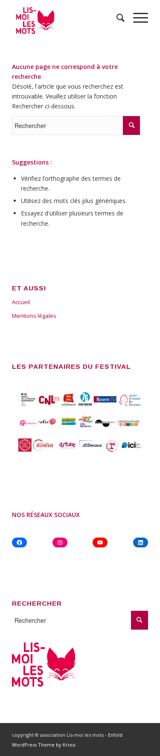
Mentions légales (34, 316)
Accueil (21, 302)
